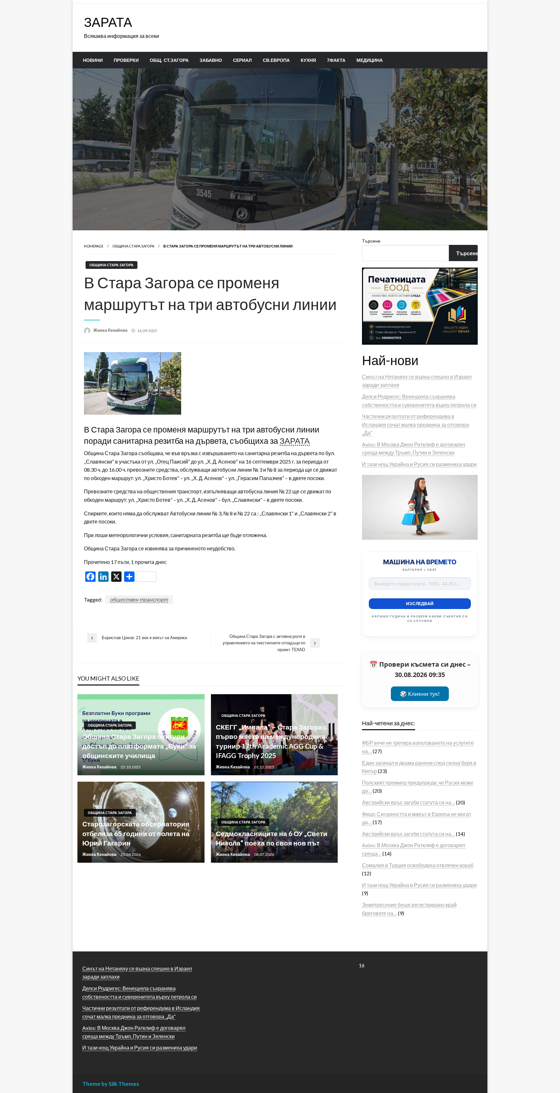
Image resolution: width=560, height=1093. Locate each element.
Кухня (308, 60)
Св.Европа (276, 60)
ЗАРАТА (108, 22)
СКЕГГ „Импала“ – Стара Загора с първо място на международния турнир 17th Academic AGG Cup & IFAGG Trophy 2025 (271, 741)
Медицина (369, 60)
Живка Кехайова (110, 330)
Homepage (93, 246)
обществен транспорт (139, 599)
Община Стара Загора (133, 246)
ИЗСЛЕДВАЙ (420, 603)
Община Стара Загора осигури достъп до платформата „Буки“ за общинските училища (139, 745)
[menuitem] (92, 60)
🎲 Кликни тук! (420, 693)
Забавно (211, 60)
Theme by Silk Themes (110, 1083)
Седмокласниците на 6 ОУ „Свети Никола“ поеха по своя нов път (271, 838)
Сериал (242, 60)
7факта (336, 60)
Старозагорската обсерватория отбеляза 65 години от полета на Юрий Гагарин (136, 833)
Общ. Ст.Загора (169, 60)
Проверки (126, 60)
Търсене (371, 241)
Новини (93, 60)
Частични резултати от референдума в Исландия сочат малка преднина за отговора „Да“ (415, 424)
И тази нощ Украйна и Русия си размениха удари (419, 464)
